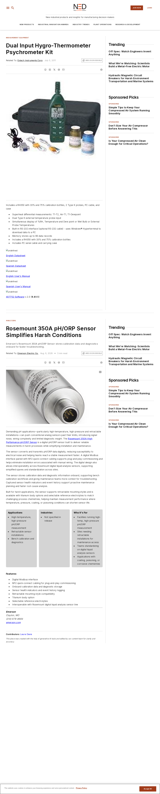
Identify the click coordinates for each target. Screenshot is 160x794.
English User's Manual (18, 276)
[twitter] (54, 69)
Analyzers (11, 321)
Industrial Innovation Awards (53, 24)
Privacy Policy (81, 788)
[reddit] (59, 69)
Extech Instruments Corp (30, 60)
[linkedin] (50, 69)
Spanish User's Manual (18, 286)
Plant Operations (103, 24)
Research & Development (128, 24)
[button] (8, 8)
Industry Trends (81, 24)
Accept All (148, 789)
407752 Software (15, 297)
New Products (27, 24)
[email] (63, 69)
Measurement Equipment (17, 38)
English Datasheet (15, 255)
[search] (12, 8)
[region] (80, 789)
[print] (101, 69)
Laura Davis (26, 634)
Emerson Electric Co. (28, 353)
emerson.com (13, 622)
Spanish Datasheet (16, 266)
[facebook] (45, 69)
